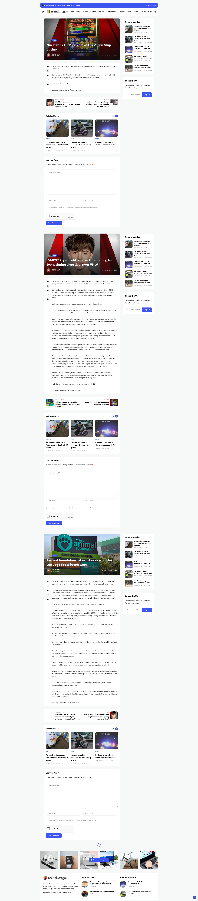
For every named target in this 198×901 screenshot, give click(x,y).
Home (48, 40)
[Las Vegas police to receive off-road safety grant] (82, 128)
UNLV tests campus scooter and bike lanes (142, 66)
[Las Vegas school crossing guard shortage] (129, 59)
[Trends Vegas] (57, 11)
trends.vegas (55, 54)
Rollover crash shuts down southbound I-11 (142, 47)
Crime (54, 255)
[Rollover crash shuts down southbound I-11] (106, 128)
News (54, 40)
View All (150, 22)
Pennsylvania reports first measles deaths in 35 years (63, 5)
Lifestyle (48, 139)
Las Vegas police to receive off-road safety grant (81, 145)
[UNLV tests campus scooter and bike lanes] (129, 68)
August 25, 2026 (151, 5)
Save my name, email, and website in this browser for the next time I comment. (73, 208)
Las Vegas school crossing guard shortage (143, 57)
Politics (55, 868)
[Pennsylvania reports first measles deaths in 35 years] (43, 5)
